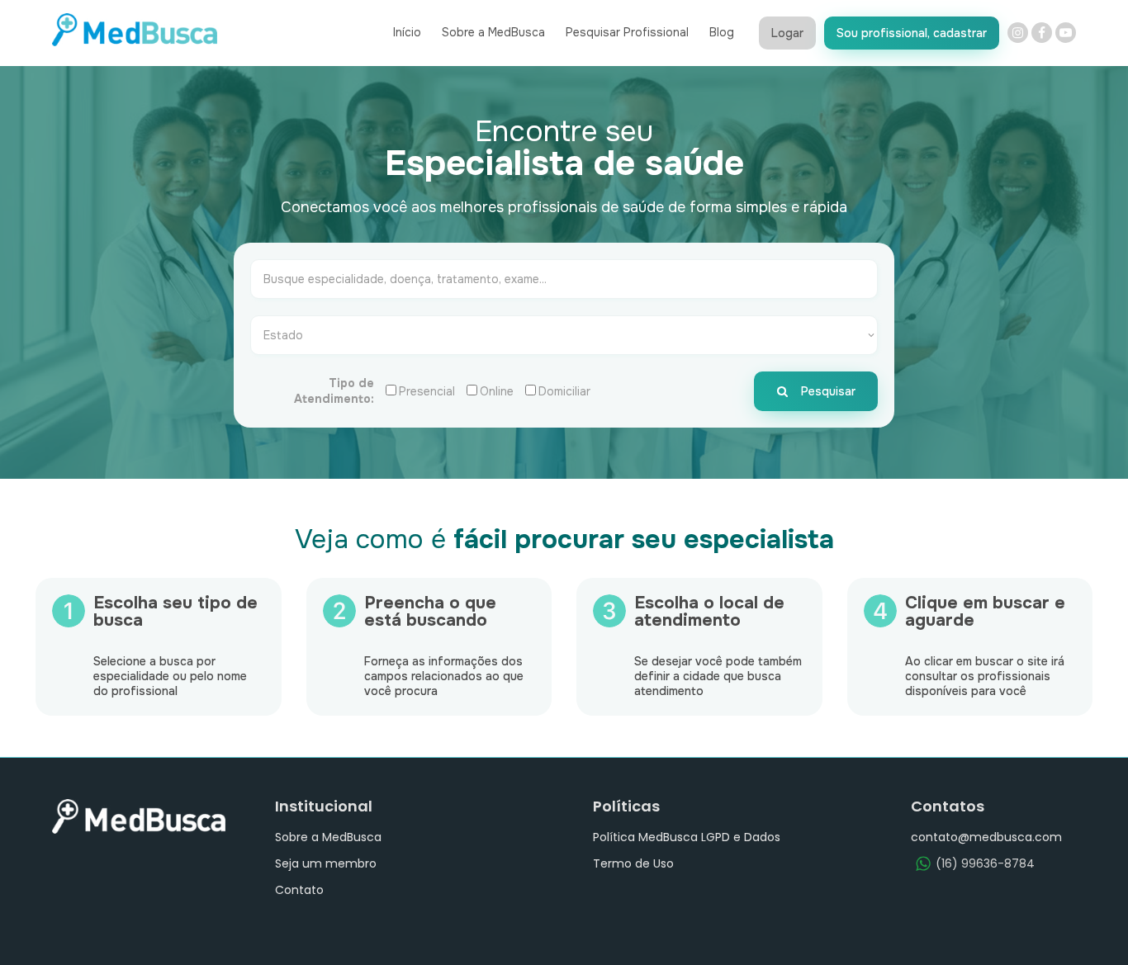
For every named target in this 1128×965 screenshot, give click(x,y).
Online (497, 391)
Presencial (427, 391)
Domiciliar (564, 391)
